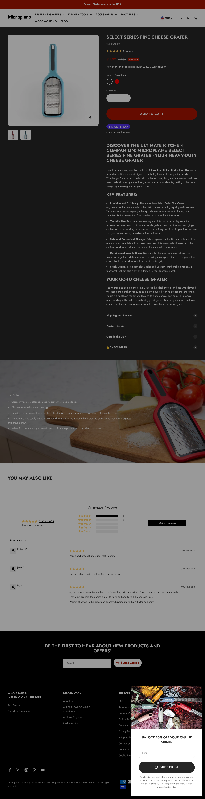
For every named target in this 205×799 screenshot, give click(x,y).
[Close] (195, 692)
